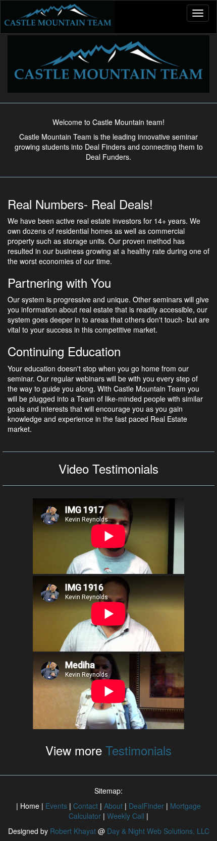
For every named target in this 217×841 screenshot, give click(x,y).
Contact (85, 806)
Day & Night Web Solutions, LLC (158, 831)
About (113, 806)
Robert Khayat (73, 831)
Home (29, 806)
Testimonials (137, 750)
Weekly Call (125, 816)
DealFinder (146, 806)
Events (56, 806)
